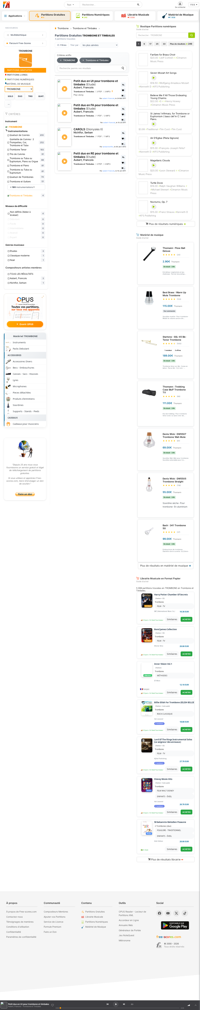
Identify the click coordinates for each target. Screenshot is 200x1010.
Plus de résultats (181, 44)
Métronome (124, 940)
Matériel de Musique (95, 926)
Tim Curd (164, 129)
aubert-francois (108, 98)
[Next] (124, 1004)
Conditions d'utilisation (17, 926)
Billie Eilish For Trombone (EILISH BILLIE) (174, 702)
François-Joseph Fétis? (171, 148)
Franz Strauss (166, 212)
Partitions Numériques (96, 921)
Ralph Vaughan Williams (171, 186)
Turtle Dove (156, 183)
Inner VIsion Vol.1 (163, 664)
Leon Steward (167, 170)
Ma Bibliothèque (18, 35)
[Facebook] (159, 913)
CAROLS (88, 131)
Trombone (159, 602)
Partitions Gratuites (95, 911)
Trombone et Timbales (97, 60)
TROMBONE (15, 127)
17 (150, 44)
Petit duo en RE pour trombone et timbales (96, 156)
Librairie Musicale (94, 916)
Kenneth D (145, 86)
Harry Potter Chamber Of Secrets (171, 595)
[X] (176, 913)
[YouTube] (168, 913)
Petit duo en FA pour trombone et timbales (96, 108)
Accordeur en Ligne (129, 920)
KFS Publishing (161, 86)
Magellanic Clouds (160, 160)
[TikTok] (185, 913)
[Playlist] (195, 1005)
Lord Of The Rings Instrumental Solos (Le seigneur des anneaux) (173, 740)
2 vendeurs (159, 723)
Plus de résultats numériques (167, 223)
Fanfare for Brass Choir (162, 54)
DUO (20, 96)
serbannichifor (108, 147)
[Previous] (107, 1004)
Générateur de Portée (130, 930)
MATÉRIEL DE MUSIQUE (18, 84)
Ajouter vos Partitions (54, 916)
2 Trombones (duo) (163, 826)
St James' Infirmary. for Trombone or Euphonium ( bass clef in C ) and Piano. (170, 116)
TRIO (30, 96)
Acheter (186, 619)
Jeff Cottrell (166, 57)
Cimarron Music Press (162, 104)
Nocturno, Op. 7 (158, 202)
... (9, 104)
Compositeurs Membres (56, 911)
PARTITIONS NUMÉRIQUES (20, 79)
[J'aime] (52, 1005)
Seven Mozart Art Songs (163, 73)
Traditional (152, 129)
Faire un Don (50, 932)
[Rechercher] (138, 5)
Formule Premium (52, 926)
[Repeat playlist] (132, 1004)
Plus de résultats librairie (166, 859)
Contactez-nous (14, 916)
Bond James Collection (165, 629)
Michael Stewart (159, 189)
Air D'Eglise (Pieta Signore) (164, 138)
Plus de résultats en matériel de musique (165, 565)
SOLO (10, 96)
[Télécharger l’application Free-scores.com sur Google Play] (175, 925)
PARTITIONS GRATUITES (19, 70)
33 (164, 44)
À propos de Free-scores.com (21, 911)
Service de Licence (53, 921)
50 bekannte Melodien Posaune (170, 822)
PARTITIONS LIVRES (17, 75)
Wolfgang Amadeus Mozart (173, 83)
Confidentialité (13, 932)
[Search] (123, 68)
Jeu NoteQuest (126, 935)
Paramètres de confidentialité (21, 937)
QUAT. (41, 96)
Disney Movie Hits (163, 779)
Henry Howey (172, 101)
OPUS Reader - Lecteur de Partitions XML (132, 913)
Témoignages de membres (19, 921)
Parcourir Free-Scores (20, 43)
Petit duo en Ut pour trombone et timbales (96, 84)
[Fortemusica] (159, 945)
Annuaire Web (126, 925)
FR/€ (192, 4)
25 (157, 44)
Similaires (172, 619)
